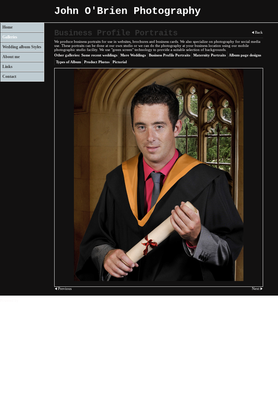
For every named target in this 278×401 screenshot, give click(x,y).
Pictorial (120, 62)
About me (11, 56)
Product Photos (97, 62)
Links (7, 66)
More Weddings (133, 55)
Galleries (9, 37)
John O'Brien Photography (127, 11)
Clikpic (25, 300)
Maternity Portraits (209, 55)
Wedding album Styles (21, 47)
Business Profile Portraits (169, 55)
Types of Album (68, 62)
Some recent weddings (99, 55)
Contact (9, 76)
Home (7, 27)
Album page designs (245, 55)
